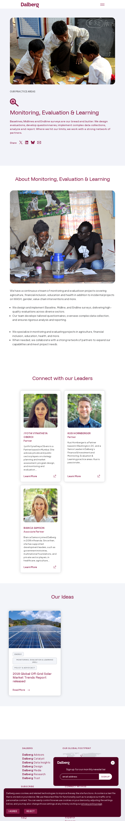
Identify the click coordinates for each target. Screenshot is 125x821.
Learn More (30, 476)
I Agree (13, 811)
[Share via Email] (39, 142)
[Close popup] (113, 763)
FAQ (24, 817)
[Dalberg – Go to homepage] (30, 5)
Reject (31, 811)
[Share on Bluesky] (33, 142)
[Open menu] (102, 4)
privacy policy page (91, 803)
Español (70, 817)
